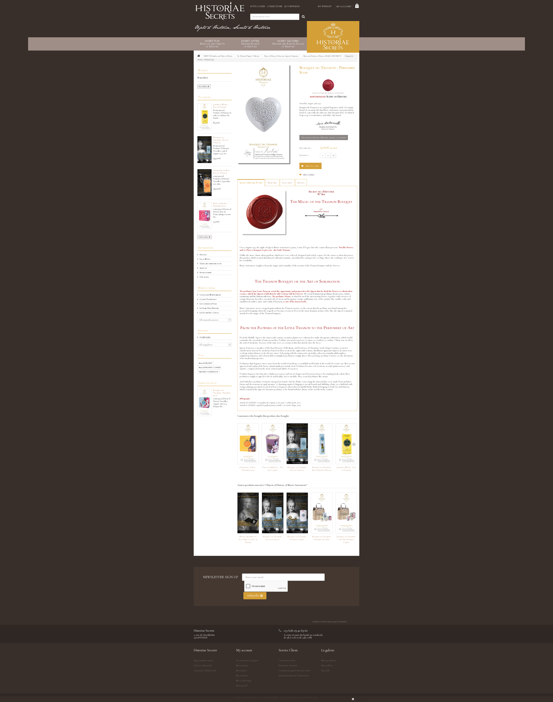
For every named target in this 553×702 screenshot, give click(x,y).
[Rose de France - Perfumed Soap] (204, 215)
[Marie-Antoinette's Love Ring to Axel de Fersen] (248, 512)
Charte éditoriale (203, 665)
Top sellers (204, 97)
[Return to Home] (198, 56)
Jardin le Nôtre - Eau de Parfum (221, 105)
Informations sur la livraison (294, 675)
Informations (205, 247)
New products (328, 660)
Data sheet (287, 182)
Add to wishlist (308, 175)
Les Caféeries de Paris (208, 304)
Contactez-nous (287, 660)
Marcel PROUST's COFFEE (209, 367)
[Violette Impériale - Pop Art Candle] (273, 443)
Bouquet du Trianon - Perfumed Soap (222, 393)
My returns (242, 675)
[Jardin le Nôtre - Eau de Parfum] (346, 443)
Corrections (274, 6)
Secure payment (205, 272)
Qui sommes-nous (203, 660)
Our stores (204, 277)
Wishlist (203, 70)
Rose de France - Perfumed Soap (220, 204)
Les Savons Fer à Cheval (209, 312)
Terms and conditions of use (210, 263)
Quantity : (304, 155)
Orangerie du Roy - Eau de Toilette (222, 171)
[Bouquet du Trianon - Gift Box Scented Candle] (346, 512)
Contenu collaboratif (205, 670)
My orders (241, 670)
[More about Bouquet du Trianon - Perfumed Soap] (204, 402)
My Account (344, 6)
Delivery (203, 254)
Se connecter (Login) (247, 660)
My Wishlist (325, 6)
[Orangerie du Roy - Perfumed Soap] (248, 443)
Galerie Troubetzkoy (208, 299)
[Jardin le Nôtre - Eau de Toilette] (204, 116)
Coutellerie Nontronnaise (210, 295)
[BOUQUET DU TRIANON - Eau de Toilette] (204, 149)
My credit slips (243, 680)
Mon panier (242, 665)
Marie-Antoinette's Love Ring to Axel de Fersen (248, 539)
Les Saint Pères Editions (209, 308)
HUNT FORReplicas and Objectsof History (212, 44)
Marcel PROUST (205, 363)
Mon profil (241, 685)
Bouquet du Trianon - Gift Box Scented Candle (346, 539)
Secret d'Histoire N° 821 (251, 182)
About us (203, 268)
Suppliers (203, 330)
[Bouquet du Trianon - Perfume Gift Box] (322, 512)
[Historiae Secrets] (220, 9)
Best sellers (327, 665)
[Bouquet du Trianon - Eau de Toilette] (297, 443)
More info (272, 182)
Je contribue (292, 6)
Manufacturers (206, 287)
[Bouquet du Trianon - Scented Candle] (297, 512)
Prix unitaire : (305, 148)
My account (244, 650)
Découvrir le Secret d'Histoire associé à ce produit (323, 137)
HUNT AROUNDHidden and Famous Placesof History (288, 44)
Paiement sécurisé (288, 665)
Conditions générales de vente (294, 670)
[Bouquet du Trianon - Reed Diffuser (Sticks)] (322, 443)
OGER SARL (205, 337)
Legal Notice (204, 259)
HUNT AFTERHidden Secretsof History (250, 44)
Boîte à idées (257, 6)
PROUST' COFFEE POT (208, 372)
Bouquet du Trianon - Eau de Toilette (220, 140)
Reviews (301, 182)
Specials (325, 670)
